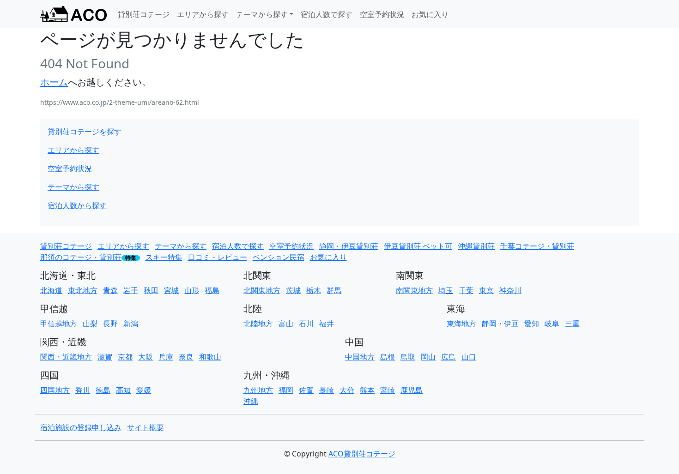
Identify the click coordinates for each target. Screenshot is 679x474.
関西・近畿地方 (66, 357)
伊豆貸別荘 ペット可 (418, 246)
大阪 (145, 357)
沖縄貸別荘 (476, 246)
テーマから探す (73, 187)
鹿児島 (411, 390)
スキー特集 (164, 257)
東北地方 (82, 290)
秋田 (151, 290)
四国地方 (55, 390)
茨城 (293, 290)
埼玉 (445, 290)
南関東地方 (414, 290)
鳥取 (407, 357)
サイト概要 (145, 427)
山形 (191, 290)
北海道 (51, 290)
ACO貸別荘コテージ (361, 454)
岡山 (428, 357)
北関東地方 (261, 290)
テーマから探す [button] (262, 14)
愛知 (531, 323)
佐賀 (306, 390)
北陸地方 (258, 323)
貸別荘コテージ (144, 14)
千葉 (466, 290)
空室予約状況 (382, 14)
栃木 (313, 290)
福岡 (286, 390)
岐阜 (552, 323)
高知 (123, 390)
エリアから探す (203, 14)
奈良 (186, 357)
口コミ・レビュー (217, 257)
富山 (286, 323)
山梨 (90, 323)
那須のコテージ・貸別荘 (80, 257)
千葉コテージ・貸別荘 (537, 246)
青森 (110, 290)
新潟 (130, 323)
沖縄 (250, 401)
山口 (468, 357)
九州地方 (258, 390)
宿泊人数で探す (326, 14)
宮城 (171, 290)
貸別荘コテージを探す (84, 131)
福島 (212, 290)
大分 (347, 390)
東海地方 (461, 323)
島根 (387, 357)
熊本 (367, 390)
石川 (306, 323)
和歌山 (210, 357)
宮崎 (387, 390)
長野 (110, 323)
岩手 (130, 290)
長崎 (326, 390)
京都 (125, 357)
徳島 (103, 390)
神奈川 (510, 290)
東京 (486, 290)
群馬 (334, 290)
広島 (448, 357)
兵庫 (165, 357)
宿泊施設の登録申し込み (80, 427)
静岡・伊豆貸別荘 (348, 246)
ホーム (54, 82)
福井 (326, 323)
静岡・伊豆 (500, 323)
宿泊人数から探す (77, 205)
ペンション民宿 (278, 257)
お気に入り (430, 14)
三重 (572, 323)
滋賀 (104, 357)
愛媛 (143, 390)
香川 (82, 390)
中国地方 (360, 357)
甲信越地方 (58, 323)
